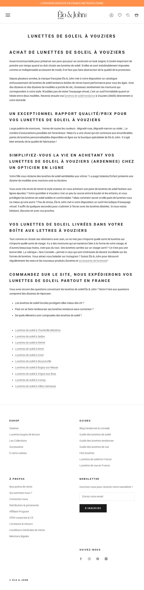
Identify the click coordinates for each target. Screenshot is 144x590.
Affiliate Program (19, 511)
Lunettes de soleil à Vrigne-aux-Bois (35, 373)
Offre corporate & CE (21, 517)
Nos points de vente (20, 486)
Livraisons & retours (21, 523)
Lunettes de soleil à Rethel (30, 342)
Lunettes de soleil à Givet (29, 355)
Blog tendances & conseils (95, 428)
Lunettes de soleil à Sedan (30, 336)
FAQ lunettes (87, 453)
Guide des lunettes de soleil (95, 434)
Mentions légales (19, 536)
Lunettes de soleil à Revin (29, 348)
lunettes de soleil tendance (79, 95)
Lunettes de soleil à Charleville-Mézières (38, 330)
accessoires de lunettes (92, 260)
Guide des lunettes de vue (94, 446)
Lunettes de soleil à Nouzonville (33, 361)
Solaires (14, 428)
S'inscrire (93, 508)
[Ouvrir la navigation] (8, 15)
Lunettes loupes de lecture (24, 434)
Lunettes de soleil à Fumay (30, 379)
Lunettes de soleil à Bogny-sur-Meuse (36, 367)
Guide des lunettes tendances (97, 440)
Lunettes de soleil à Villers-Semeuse (35, 386)
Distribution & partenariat (24, 505)
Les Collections (18, 440)
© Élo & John (18, 580)
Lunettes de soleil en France (96, 459)
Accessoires (16, 446)
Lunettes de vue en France (95, 465)
